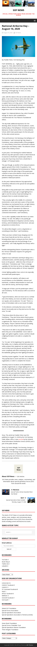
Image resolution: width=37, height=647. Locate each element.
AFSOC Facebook (7, 593)
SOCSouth (5, 600)
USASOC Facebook (8, 585)
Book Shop (5, 562)
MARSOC (4, 596)
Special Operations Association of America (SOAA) (17, 615)
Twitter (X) (5, 564)
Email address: (7, 543)
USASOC (4, 587)
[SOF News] (18, 5)
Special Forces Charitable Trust (11, 625)
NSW (3, 591)
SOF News (18, 32)
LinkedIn (4, 566)
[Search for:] (18, 532)
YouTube (4, 559)
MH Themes (30, 645)
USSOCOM (5, 583)
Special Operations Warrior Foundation (14, 627)
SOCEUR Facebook (8, 598)
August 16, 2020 (8, 32)
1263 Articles (20, 476)
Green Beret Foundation (9, 623)
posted (21, 439)
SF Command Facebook (9, 589)
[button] (34, 20)
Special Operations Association (11, 613)
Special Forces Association (10, 610)
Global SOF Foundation (9, 608)
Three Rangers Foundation (10, 629)
